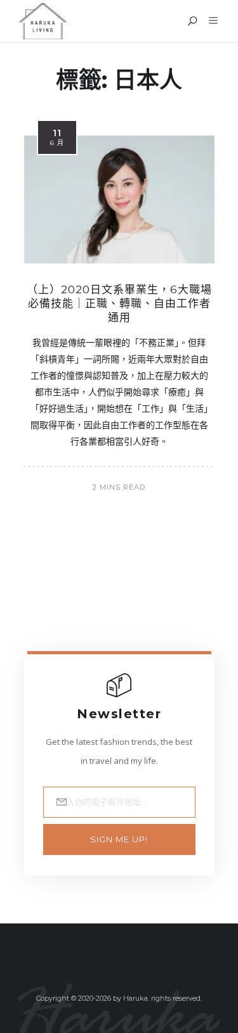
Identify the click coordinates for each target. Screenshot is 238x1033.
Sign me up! (119, 839)
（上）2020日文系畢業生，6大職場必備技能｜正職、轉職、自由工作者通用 (119, 303)
